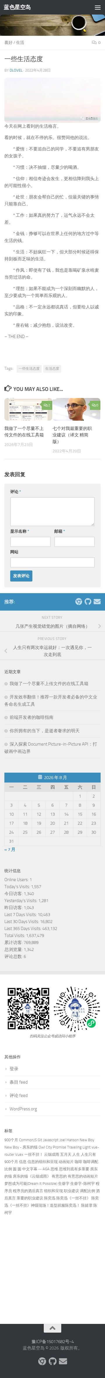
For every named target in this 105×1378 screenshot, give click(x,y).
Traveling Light (79, 1147)
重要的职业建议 (30, 1198)
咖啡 (78, 1162)
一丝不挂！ (33, 1154)
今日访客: (14, 893)
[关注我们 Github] (87, 601)
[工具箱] (78, 601)
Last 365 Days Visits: (23, 928)
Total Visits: (15, 935)
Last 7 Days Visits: (21, 914)
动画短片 (66, 1162)
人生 (76, 1154)
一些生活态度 (29, 369)
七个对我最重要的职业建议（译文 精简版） (72, 435)
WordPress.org (23, 1109)
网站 (14, 552)
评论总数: (14, 956)
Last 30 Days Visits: (22, 921)
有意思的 (59, 1176)
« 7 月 (9, 849)
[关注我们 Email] (97, 601)
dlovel (16, 70)
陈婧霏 (86, 1205)
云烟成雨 (51, 1154)
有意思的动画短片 (83, 1176)
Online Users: (16, 879)
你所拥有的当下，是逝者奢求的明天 (45, 730)
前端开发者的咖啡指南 (31, 717)
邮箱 (59, 531)
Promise (59, 1147)
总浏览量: (14, 949)
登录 (14, 1068)
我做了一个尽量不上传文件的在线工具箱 (49, 683)
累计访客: (14, 942)
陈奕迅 (49, 1198)
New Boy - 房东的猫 (21, 1147)
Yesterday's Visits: (21, 900)
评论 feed (19, 1095)
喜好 (8, 42)
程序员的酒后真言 (28, 1191)
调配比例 (87, 1191)
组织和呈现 (53, 1191)
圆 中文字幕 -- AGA (34, 1169)
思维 (54, 1169)
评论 (15, 491)
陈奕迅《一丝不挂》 (73, 1198)
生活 (20, 42)
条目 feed (19, 1082)
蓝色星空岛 (17, 7)
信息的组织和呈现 (42, 1162)
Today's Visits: (17, 886)
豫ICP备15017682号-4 (53, 1341)
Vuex (19, 1154)
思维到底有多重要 (74, 1169)
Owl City (45, 1147)
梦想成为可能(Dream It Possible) (30, 1183)
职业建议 (71, 1191)
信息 (23, 1162)
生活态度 (52, 369)
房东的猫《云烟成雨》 (32, 1176)
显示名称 (19, 531)
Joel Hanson (69, 1140)
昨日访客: (14, 907)
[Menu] (97, 7)
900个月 (11, 1140)
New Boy (87, 1140)
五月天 (65, 1154)
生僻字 (63, 1183)
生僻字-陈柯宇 (82, 1183)
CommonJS (28, 1140)
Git (40, 1140)
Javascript (51, 1140)
